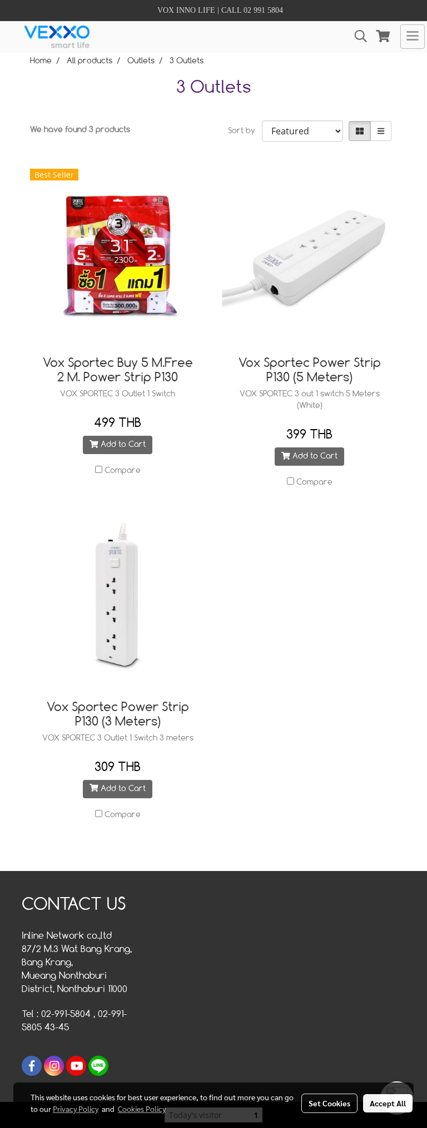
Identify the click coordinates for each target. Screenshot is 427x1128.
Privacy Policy (75, 1109)
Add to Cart (122, 445)
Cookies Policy (142, 1109)
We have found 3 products (80, 130)
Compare (123, 471)
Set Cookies (329, 1103)
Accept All (388, 1103)
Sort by (245, 131)
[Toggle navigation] (412, 36)
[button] (357, 36)
